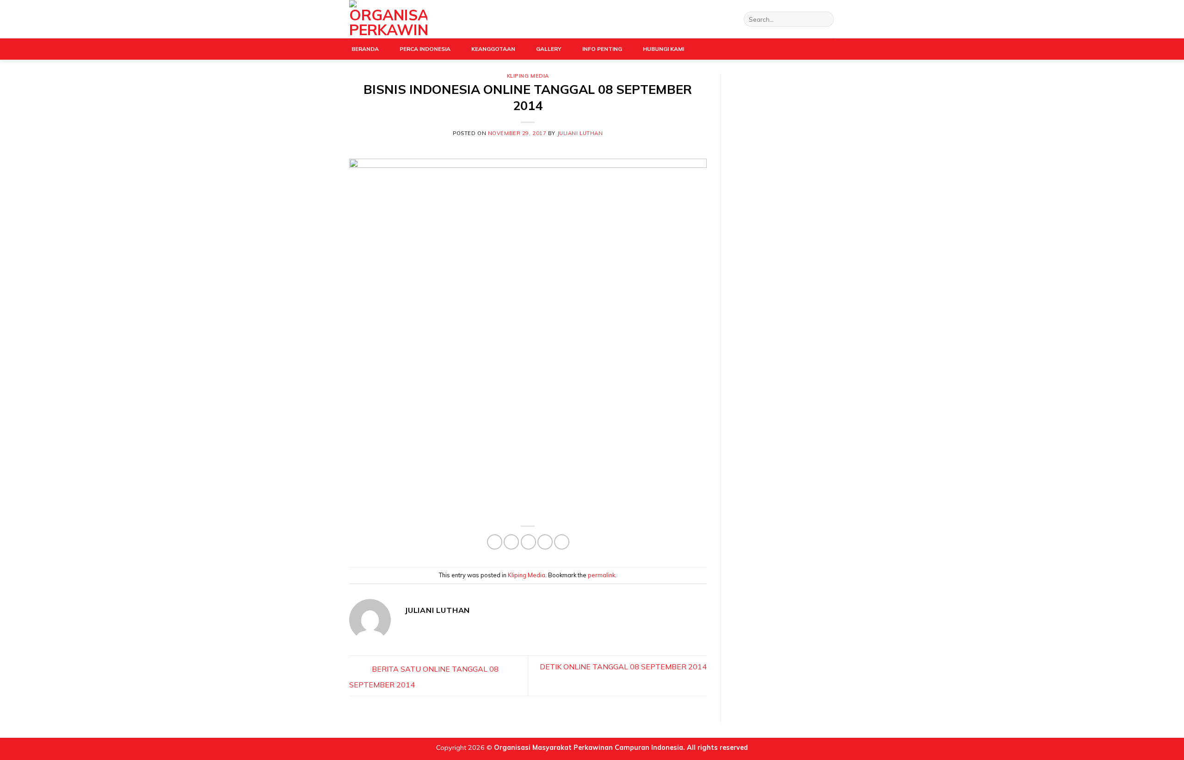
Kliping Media (528, 76)
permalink (601, 575)
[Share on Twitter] (511, 542)
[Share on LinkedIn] (561, 542)
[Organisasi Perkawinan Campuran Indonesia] (388, 19)
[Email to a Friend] (528, 542)
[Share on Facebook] (494, 542)
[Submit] (825, 19)
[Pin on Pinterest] (545, 542)
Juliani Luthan (580, 133)
